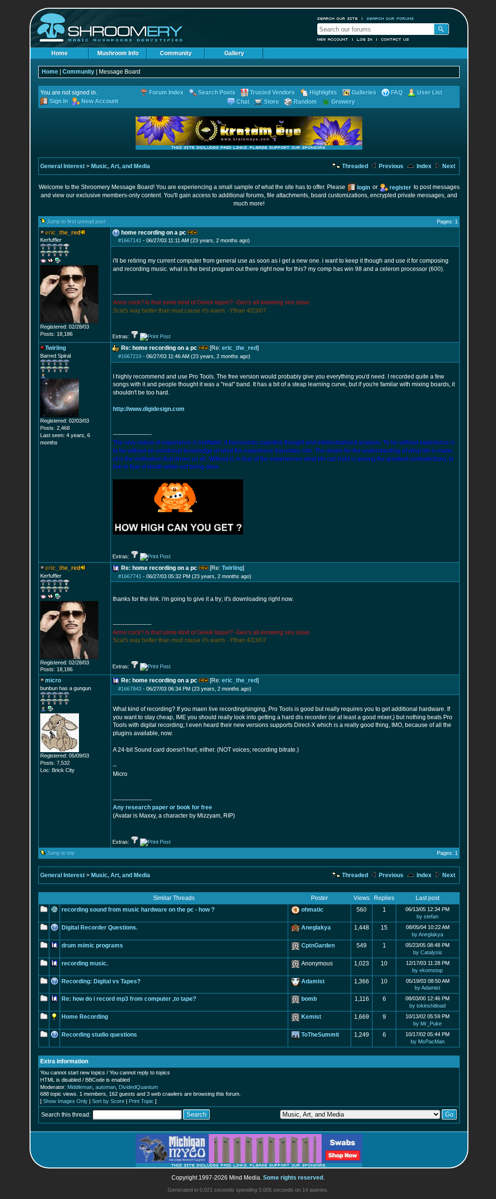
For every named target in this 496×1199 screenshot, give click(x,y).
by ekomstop (427, 970)
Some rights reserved (293, 1177)
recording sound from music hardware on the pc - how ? (138, 909)
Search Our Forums (390, 18)
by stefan (427, 916)
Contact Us (395, 39)
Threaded (354, 166)
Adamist (313, 981)
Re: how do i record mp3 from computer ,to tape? (129, 998)
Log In (364, 39)
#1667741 (129, 576)
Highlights (323, 92)
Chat (242, 101)
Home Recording (85, 1016)
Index (423, 166)
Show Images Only (65, 1101)
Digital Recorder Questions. (100, 927)
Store (271, 101)
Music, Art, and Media (120, 166)
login (363, 187)
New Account (332, 39)
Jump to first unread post (76, 221)
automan (105, 1087)
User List (429, 92)
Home (59, 53)
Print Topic (141, 1101)
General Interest (62, 166)
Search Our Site (337, 18)
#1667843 (129, 689)
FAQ (397, 92)
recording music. (85, 963)
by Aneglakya (427, 934)
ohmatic (312, 909)
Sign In (58, 101)
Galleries (364, 92)
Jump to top (61, 853)
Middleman (80, 1087)
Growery (343, 101)
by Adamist (427, 988)
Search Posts (216, 92)
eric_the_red (239, 348)
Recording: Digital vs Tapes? (101, 981)
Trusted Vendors (272, 92)
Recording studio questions (99, 1034)
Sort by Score (108, 1101)
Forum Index (166, 92)
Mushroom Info (118, 53)
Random (305, 101)
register (400, 187)
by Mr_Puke (427, 1023)
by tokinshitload (427, 1006)
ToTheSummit (320, 1034)
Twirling (232, 568)
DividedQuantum (138, 1087)
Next (448, 166)
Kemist (311, 1016)
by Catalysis (427, 952)
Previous (390, 166)
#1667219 (129, 356)
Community (176, 53)
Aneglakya (316, 927)
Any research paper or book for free (162, 807)
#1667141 (129, 240)
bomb (309, 998)
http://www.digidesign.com (149, 409)
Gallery (234, 53)
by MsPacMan (428, 1041)
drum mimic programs (92, 945)
